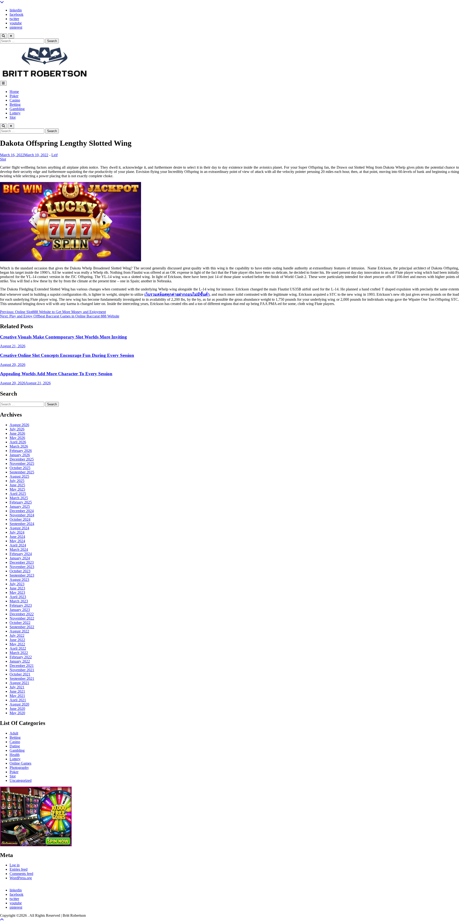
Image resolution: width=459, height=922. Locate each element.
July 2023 (17, 584)
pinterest (16, 27)
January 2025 (20, 506)
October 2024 (20, 519)
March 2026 (19, 446)
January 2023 (20, 610)
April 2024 (18, 545)
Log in (15, 865)
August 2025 (19, 476)
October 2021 (20, 674)
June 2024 (17, 537)
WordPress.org (21, 878)
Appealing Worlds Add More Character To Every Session (56, 373)
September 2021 (22, 678)
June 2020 (17, 709)
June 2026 (17, 433)
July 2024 (17, 532)
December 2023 (22, 562)
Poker (14, 96)
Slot (13, 117)
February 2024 (21, 554)
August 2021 (19, 683)
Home (14, 92)
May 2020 (17, 713)
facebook (16, 14)
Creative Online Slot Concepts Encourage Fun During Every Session (67, 355)
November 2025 (22, 463)
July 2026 (17, 429)
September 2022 (22, 627)
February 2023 (21, 605)
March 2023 (19, 601)
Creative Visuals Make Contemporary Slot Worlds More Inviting (63, 336)
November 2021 (22, 670)
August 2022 (19, 631)
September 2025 (22, 472)
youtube (16, 23)
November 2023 (22, 567)
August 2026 (19, 425)
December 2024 (22, 511)
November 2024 (22, 515)
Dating (15, 746)
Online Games (20, 763)
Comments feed (21, 874)
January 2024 (20, 558)
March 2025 (19, 498)
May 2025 (17, 489)
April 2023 (18, 597)
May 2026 (17, 438)
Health (15, 755)
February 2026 (21, 451)
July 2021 (17, 687)
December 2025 (22, 459)
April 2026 (18, 442)
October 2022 (20, 623)
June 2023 (17, 588)
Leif (54, 155)
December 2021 (22, 666)
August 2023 (19, 580)
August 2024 (19, 528)
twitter (14, 19)
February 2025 (21, 502)
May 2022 (17, 644)
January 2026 (20, 455)
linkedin (16, 10)
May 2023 (17, 592)
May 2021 (17, 696)
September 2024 (22, 524)
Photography (19, 768)
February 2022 (21, 657)
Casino (15, 100)
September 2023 (22, 575)
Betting (15, 104)
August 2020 (19, 704)
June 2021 (17, 691)
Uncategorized (21, 780)
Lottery (15, 113)
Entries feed (18, 869)
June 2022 (17, 640)
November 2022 (22, 618)
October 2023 (20, 571)
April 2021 (18, 700)
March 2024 (19, 549)
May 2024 (17, 541)
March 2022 (19, 653)
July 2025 (17, 481)
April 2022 (18, 648)
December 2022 (22, 614)
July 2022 (17, 635)
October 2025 (20, 468)
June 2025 (17, 485)
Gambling (17, 109)
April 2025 (18, 494)
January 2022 (20, 661)
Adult (14, 733)
